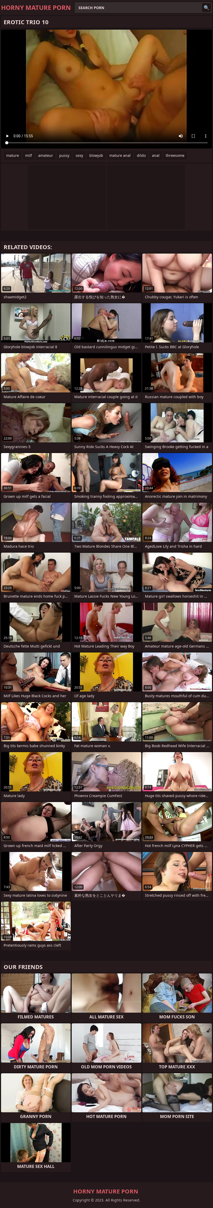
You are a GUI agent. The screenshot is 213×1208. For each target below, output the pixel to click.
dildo (141, 155)
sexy (79, 155)
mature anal (120, 155)
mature (12, 155)
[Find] (206, 7)
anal (155, 155)
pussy (64, 155)
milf (28, 155)
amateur (45, 155)
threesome (175, 155)
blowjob (96, 155)
